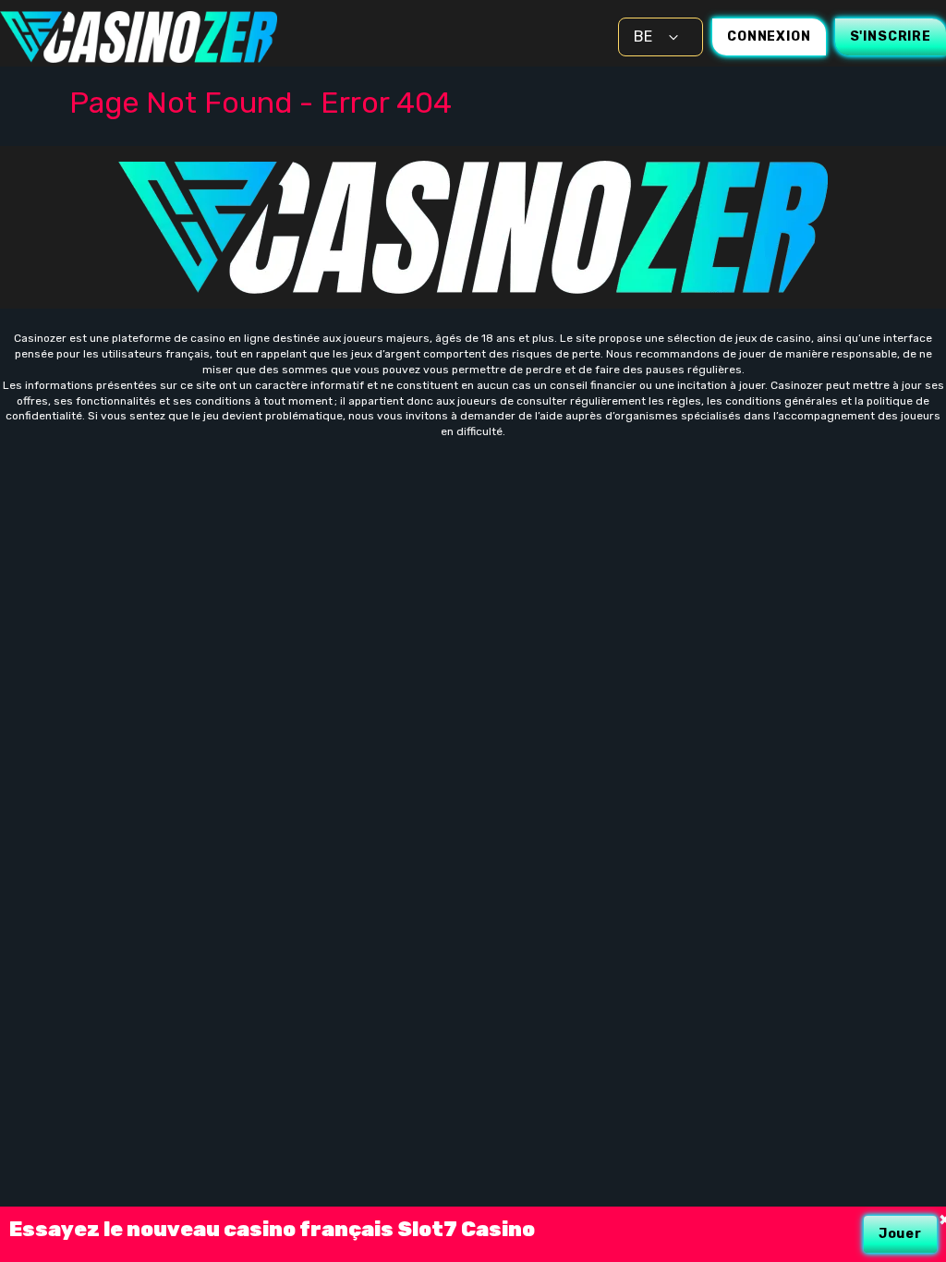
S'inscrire (890, 36)
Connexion (769, 36)
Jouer (900, 1234)
